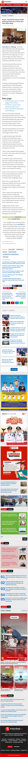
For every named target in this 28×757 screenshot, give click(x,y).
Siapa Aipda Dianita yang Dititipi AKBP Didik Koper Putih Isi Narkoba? (20, 295)
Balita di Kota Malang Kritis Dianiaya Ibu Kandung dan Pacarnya (17, 323)
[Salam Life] (20, 286)
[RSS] (15, 288)
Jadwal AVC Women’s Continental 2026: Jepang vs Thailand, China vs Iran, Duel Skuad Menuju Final (8, 353)
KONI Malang (20, 249)
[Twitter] (17, 286)
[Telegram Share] (17, 303)
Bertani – (8, 750)
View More (14, 369)
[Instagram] (4, 288)
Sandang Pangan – (16, 750)
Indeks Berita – (9, 742)
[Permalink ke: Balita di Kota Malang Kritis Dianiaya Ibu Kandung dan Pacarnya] (5, 323)
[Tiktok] (11, 288)
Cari (2, 536)
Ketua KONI (12, 249)
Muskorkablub (12, 252)
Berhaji (3, 750)
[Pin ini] (12, 303)
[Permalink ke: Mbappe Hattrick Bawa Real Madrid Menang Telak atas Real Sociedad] (5, 336)
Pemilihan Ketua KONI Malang (10, 254)
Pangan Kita (24, 750)
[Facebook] (13, 286)
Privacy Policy (22, 740)
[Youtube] (8, 288)
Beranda (4, 739)
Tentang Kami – (11, 739)
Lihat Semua (24, 610)
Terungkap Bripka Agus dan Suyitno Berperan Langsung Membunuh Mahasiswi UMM (13, 280)
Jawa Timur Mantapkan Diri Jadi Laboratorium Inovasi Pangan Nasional (12, 700)
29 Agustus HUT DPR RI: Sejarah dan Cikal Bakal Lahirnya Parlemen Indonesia (17, 341)
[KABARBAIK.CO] (7, 1)
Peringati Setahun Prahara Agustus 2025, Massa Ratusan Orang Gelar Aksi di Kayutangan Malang (13, 267)
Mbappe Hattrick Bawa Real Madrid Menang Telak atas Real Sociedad (17, 335)
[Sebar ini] (4, 303)
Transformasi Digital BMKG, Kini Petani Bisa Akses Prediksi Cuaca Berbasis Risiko (14, 710)
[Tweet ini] (8, 303)
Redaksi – (18, 739)
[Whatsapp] (21, 303)
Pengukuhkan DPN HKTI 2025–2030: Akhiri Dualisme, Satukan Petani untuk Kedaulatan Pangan (12, 705)
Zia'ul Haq (5, 257)
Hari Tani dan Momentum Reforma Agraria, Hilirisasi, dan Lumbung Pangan (12, 721)
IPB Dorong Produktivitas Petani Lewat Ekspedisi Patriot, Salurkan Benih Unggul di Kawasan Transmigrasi (13, 716)
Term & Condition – (13, 740)
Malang (5, 252)
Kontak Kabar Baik (18, 742)
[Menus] (26, 1)
